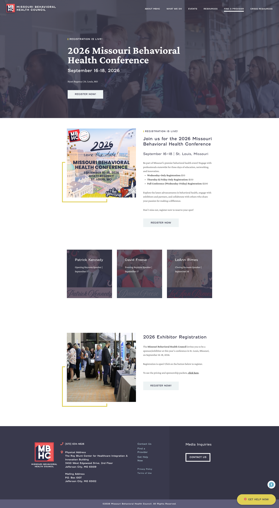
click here (193, 373)
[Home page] (32, 8)
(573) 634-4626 (74, 444)
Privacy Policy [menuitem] (144, 469)
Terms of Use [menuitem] (144, 473)
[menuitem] (234, 9)
